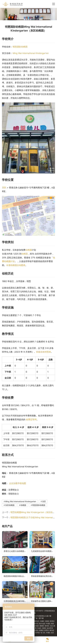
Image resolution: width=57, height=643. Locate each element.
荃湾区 (37, 633)
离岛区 (37, 621)
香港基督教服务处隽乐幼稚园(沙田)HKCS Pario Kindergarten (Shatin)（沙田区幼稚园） (43, 576)
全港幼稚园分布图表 (15, 265)
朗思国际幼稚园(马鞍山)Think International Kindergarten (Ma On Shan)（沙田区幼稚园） (16, 576)
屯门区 (43, 633)
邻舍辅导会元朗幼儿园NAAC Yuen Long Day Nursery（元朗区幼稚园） (43, 601)
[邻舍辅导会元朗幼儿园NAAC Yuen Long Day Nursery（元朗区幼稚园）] (42, 592)
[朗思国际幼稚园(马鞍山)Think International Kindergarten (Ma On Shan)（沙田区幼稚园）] (15, 567)
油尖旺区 (50, 628)
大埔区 (42, 621)
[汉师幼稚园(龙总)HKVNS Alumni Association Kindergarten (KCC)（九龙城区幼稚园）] (15, 592)
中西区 (48, 624)
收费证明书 (31, 419)
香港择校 (48, 611)
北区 (51, 626)
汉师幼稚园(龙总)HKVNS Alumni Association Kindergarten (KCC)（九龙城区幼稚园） (16, 601)
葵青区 (47, 626)
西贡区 (52, 621)
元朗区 (47, 621)
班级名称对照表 (43, 351)
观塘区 (42, 626)
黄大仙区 (42, 624)
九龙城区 (36, 626)
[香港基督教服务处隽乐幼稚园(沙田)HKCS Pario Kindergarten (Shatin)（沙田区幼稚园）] (42, 567)
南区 (52, 624)
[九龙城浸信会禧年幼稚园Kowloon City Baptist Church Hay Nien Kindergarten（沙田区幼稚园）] (42, 542)
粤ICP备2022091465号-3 (35, 611)
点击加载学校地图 (17, 483)
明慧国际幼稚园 (20, 46)
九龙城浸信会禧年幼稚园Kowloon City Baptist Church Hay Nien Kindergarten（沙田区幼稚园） (43, 551)
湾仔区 (36, 624)
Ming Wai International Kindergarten (31, 53)
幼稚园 (28, 250)
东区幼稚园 (9, 505)
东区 (4, 187)
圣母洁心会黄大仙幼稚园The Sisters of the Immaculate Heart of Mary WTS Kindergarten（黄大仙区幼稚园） (16, 551)
